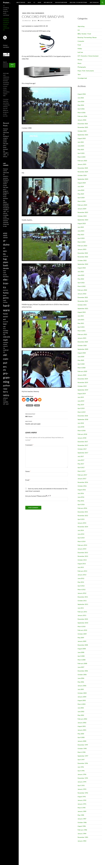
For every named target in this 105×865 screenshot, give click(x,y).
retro (6, 395)
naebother (5, 342)
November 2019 (83, 382)
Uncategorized (82, 78)
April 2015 (81, 519)
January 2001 (82, 730)
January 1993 (82, 789)
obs (4, 352)
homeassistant (5, 316)
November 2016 (83, 482)
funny (6, 292)
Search (5, 62)
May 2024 (81, 194)
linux (4, 328)
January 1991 (82, 804)
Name (27, 471)
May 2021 (81, 323)
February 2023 (82, 245)
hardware (6, 308)
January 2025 (82, 164)
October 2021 (82, 305)
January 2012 (82, 593)
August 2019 (82, 393)
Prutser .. (6, 2)
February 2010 (82, 630)
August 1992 (82, 796)
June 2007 (81, 667)
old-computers (6, 360)
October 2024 (82, 175)
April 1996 (81, 771)
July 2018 (81, 423)
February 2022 (82, 290)
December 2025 (83, 123)
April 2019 (81, 408)
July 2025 (81, 142)
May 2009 (81, 637)
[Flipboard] (36, 399)
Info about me (48, 2)
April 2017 (81, 467)
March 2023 (81, 242)
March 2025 (81, 157)
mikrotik (6, 337)
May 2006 (81, 682)
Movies (80, 59)
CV (34, 2)
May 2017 (81, 464)
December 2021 (83, 297)
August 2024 (82, 183)
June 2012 (81, 578)
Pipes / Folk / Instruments (35, 13)
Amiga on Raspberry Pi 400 (6, 193)
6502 (5, 233)
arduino (6, 242)
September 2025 (83, 135)
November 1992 (83, 793)
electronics (6, 283)
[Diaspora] (32, 399)
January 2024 (82, 209)
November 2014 (83, 527)
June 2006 (81, 678)
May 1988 (81, 815)
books (4, 270)
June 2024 (81, 190)
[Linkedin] (28, 399)
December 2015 (83, 512)
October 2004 (82, 693)
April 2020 (81, 364)
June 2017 (81, 460)
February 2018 (82, 434)
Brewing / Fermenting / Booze (87, 37)
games (6, 298)
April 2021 (81, 327)
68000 (5, 235)
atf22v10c (5, 256)
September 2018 (83, 419)
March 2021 (81, 331)
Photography (82, 67)
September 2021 (83, 308)
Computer (81, 41)
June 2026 (81, 101)
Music (24, 13)
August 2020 (82, 353)
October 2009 (82, 634)
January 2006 (82, 685)
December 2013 (83, 552)
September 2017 (83, 453)
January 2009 (82, 641)
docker (5, 274)
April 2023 (81, 238)
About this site (20, 2)
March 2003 (81, 704)
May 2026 (81, 105)
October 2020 (82, 345)
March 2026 (81, 112)
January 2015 (82, 523)
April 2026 (81, 109)
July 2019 (81, 397)
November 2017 (83, 445)
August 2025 (82, 138)
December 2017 (83, 441)
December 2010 (83, 619)
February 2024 (82, 205)
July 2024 (81, 186)
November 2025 (83, 127)
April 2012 (81, 586)
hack (4, 300)
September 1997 (83, 756)
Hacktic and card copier (33, 423)
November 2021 (83, 301)
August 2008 (82, 649)
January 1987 (82, 819)
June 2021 (81, 319)
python (6, 385)
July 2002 (81, 708)
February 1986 (82, 830)
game (4, 295)
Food (79, 45)
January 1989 (82, 811)
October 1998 (82, 748)
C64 (4, 273)
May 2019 (81, 404)
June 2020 (81, 356)
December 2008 (83, 645)
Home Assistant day (5, 149)
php (4, 370)
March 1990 (81, 808)
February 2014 (82, 545)
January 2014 (82, 549)
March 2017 (81, 471)
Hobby (80, 48)
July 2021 (81, 316)
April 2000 (81, 737)
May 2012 (81, 582)
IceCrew (80, 52)
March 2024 (81, 201)
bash (5, 265)
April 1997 (81, 759)
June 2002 (81, 711)
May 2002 (81, 715)
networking (5, 347)
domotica (6, 276)
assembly (5, 251)
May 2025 (81, 149)
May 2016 (81, 501)
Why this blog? (94, 2)
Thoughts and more (61, 2)
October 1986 (82, 822)
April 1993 (81, 785)
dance (37, 405)
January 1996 (82, 774)
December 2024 (83, 168)
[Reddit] (24, 399)
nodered (5, 350)
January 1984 (82, 833)
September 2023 (83, 220)
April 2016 (81, 504)
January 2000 (82, 741)
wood (7, 404)
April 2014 (81, 538)
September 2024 (83, 179)
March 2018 (81, 430)
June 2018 (81, 427)
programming (6, 378)
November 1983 (83, 837)
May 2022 (81, 279)
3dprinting (81, 26)
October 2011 (82, 600)
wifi (4, 404)
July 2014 (81, 530)
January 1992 (82, 800)
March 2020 (81, 368)
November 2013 (83, 556)
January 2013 (82, 575)
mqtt (5, 340)
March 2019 (81, 412)
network (5, 344)
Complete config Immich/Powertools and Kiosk (6, 218)
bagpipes (29, 405)
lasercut (5, 325)
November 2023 (83, 212)
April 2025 (81, 153)
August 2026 (82, 94)
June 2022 (81, 275)
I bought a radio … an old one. (6, 154)
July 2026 (81, 98)
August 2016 (82, 490)
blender (6, 268)
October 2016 (82, 486)
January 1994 (82, 782)
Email (27, 480)
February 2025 (82, 160)
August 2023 (82, 223)
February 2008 (82, 663)
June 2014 (81, 534)
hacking (5, 302)
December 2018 (83, 416)
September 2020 (83, 349)
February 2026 (82, 116)
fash (34, 20)
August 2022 (82, 268)
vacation (5, 402)
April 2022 (81, 282)
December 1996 (83, 763)
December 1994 (83, 778)
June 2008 (81, 652)
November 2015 (83, 515)
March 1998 (81, 752)
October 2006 (82, 674)
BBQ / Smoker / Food (84, 34)
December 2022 (83, 253)
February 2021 (82, 334)
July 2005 (81, 689)
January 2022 (82, 294)
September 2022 (83, 264)
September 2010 (83, 623)
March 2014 (81, 541)
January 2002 (82, 722)
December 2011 (83, 597)
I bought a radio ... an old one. (6, 211)
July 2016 (81, 493)
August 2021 (82, 312)
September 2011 (83, 604)
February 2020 (82, 371)
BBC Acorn (30, 415)
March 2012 (81, 589)
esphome (5, 290)
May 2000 (81, 734)
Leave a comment (45, 20)
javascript (5, 321)
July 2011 (81, 608)
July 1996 (81, 767)
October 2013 (82, 560)
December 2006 (83, 671)
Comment (29, 445)
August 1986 (82, 826)
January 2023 (82, 249)
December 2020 (83, 342)
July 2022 (81, 271)
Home (39, 2)
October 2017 (82, 449)
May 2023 (81, 234)
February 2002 (82, 719)
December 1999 (83, 745)
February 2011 (82, 612)
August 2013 (82, 563)
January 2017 (82, 478)
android (5, 237)
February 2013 (82, 571)
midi (4, 334)
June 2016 (81, 497)
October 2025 (82, 131)
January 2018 (82, 438)
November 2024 (83, 172)
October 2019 (82, 386)
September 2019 (83, 390)
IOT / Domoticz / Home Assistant (88, 56)
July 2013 (81, 567)
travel (4, 400)
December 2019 (83, 379)
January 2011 (82, 615)
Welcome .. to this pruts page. (78, 2)
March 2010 (81, 626)
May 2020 (81, 360)
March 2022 (81, 286)
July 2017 (81, 456)
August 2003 (82, 700)
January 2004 (82, 697)
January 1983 (82, 841)
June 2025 (81, 146)
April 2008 (81, 656)
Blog (29, 2)
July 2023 (81, 227)
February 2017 (82, 475)
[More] (40, 399)
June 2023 (81, 231)
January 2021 (82, 338)
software (5, 398)
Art (79, 30)
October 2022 (82, 260)
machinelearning (6, 331)
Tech (79, 74)
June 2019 (81, 401)
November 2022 (83, 257)
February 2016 (82, 508)
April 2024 (81, 197)
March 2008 (81, 660)
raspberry (5, 390)
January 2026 (82, 120)
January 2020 (82, 375)
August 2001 (82, 726)
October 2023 (82, 216)
